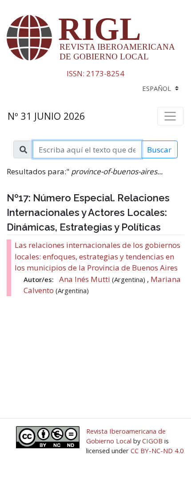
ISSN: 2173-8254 (95, 73)
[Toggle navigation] (170, 116)
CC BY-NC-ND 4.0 (157, 450)
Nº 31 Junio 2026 (46, 116)
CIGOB (152, 440)
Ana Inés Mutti (85, 279)
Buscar (159, 150)
